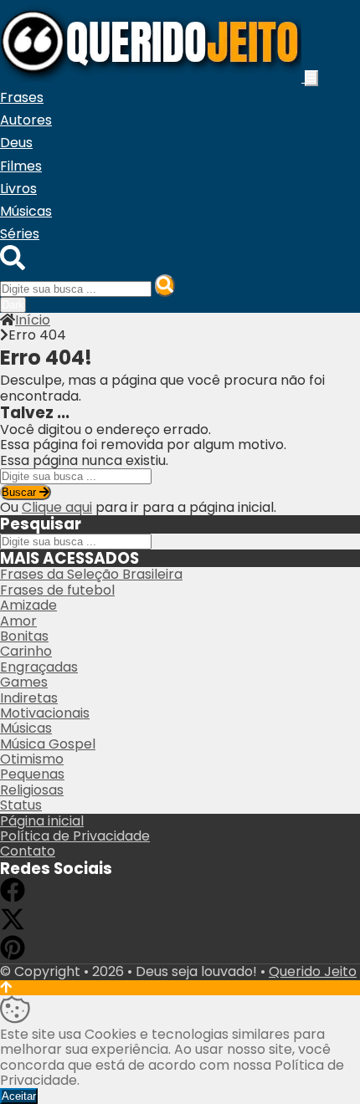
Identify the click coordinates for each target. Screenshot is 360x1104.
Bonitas (24, 636)
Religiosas (32, 790)
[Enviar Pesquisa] (165, 285)
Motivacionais (45, 713)
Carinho (26, 651)
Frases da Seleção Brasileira (91, 574)
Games (24, 682)
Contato (27, 851)
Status (21, 805)
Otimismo (32, 759)
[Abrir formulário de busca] (12, 265)
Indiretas (29, 698)
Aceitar (19, 1096)
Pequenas (32, 774)
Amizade (28, 605)
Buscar (20, 492)
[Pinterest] (12, 955)
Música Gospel (47, 744)
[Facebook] (12, 897)
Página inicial (42, 821)
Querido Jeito (313, 971)
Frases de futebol (57, 590)
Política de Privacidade (75, 836)
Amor (18, 621)
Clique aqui (57, 507)
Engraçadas (39, 667)
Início (32, 320)
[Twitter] (12, 927)
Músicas (26, 728)
